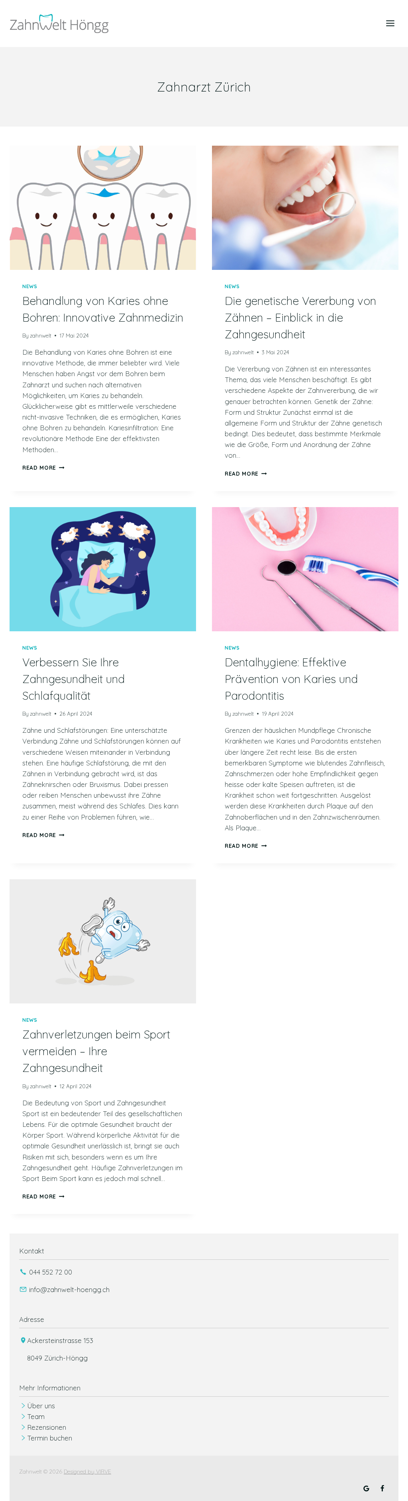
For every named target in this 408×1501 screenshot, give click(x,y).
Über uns (41, 1405)
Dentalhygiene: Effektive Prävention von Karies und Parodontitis (291, 679)
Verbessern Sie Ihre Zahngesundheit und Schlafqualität (73, 679)
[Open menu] (390, 23)
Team (36, 1416)
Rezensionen (46, 1427)
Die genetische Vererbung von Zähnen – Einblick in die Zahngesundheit (300, 317)
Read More (43, 467)
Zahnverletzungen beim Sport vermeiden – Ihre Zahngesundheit (96, 1051)
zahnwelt (40, 335)
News (29, 286)
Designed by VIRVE (87, 1471)
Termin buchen (49, 1438)
